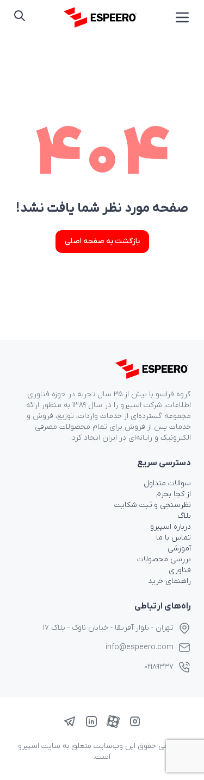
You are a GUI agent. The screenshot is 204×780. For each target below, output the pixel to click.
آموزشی (179, 548)
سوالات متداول (167, 483)
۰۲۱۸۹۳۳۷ (159, 667)
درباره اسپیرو (170, 527)
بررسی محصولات (164, 559)
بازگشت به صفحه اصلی (102, 241)
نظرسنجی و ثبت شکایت (152, 505)
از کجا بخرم (173, 494)
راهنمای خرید (169, 581)
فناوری (180, 570)
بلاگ (184, 516)
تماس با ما (173, 537)
